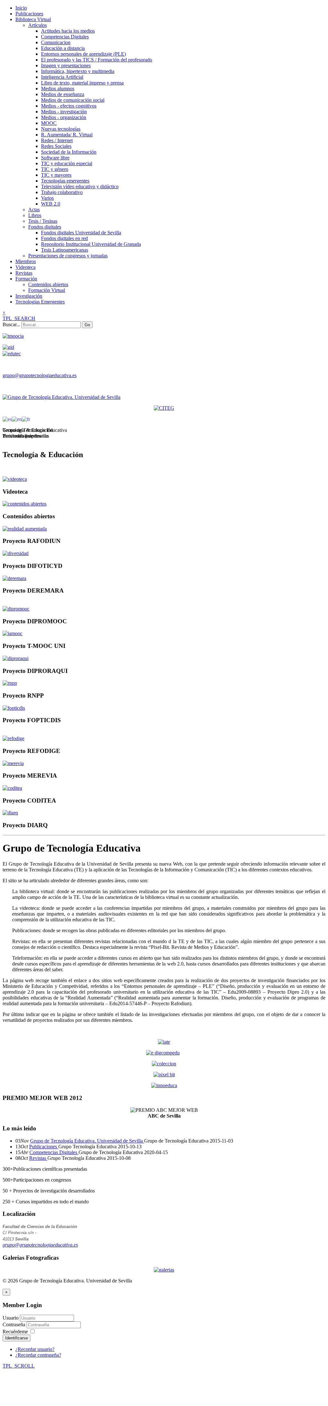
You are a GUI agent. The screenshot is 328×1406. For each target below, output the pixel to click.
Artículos (37, 25)
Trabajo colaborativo (62, 192)
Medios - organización (63, 117)
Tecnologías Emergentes (40, 301)
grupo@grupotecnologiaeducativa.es (40, 375)
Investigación (28, 296)
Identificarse (16, 1338)
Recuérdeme (15, 1331)
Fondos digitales (44, 227)
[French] (26, 419)
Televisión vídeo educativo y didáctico (80, 186)
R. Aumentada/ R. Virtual (67, 134)
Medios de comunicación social (72, 100)
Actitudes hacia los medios (68, 31)
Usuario (11, 1318)
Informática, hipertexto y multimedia (77, 71)
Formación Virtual (46, 290)
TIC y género (54, 169)
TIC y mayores (56, 175)
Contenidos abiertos (48, 284)
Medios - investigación (64, 111)
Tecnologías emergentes (65, 180)
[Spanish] (7, 419)
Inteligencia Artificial (62, 77)
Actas (34, 209)
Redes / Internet (57, 140)
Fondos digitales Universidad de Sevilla (81, 232)
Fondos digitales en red (64, 238)
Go (87, 324)
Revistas (23, 273)
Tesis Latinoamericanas (64, 250)
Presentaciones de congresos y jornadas (68, 255)
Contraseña (15, 1324)
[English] (17, 419)
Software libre (55, 157)
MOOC (49, 123)
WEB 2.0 (50, 203)
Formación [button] (26, 278)
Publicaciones (29, 13)
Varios (47, 198)
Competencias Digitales (65, 36)
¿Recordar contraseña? (38, 1355)
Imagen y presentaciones (66, 65)
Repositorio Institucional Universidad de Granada (91, 244)
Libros (34, 215)
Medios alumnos (57, 88)
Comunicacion (55, 42)
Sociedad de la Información (68, 152)
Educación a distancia (63, 48)
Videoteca (25, 267)
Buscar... (11, 324)
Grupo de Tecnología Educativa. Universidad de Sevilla (87, 1140)
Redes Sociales (56, 146)
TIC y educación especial (66, 163)
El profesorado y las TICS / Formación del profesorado (96, 59)
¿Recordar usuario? (34, 1349)
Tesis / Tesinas (42, 221)
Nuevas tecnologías (60, 129)
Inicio (21, 8)
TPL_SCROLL (19, 1366)
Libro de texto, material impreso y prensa (82, 82)
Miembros (25, 261)
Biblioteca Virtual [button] (33, 19)
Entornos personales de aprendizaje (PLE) (83, 54)
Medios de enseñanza (62, 94)
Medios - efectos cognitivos (68, 106)
